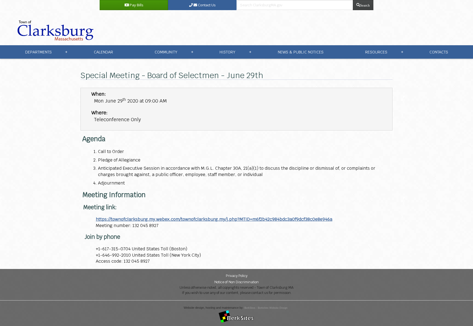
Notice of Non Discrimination (236, 282)
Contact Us (206, 4)
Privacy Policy (236, 275)
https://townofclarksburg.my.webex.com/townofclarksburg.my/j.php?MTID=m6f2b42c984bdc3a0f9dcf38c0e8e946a (214, 219)
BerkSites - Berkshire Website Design (265, 308)
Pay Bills (136, 4)
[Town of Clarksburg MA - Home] (54, 27)
